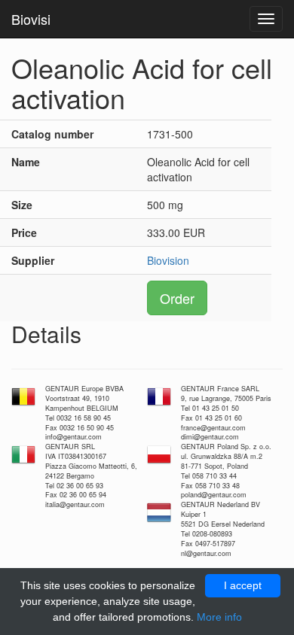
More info (219, 617)
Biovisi (31, 19)
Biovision (168, 260)
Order (177, 298)
